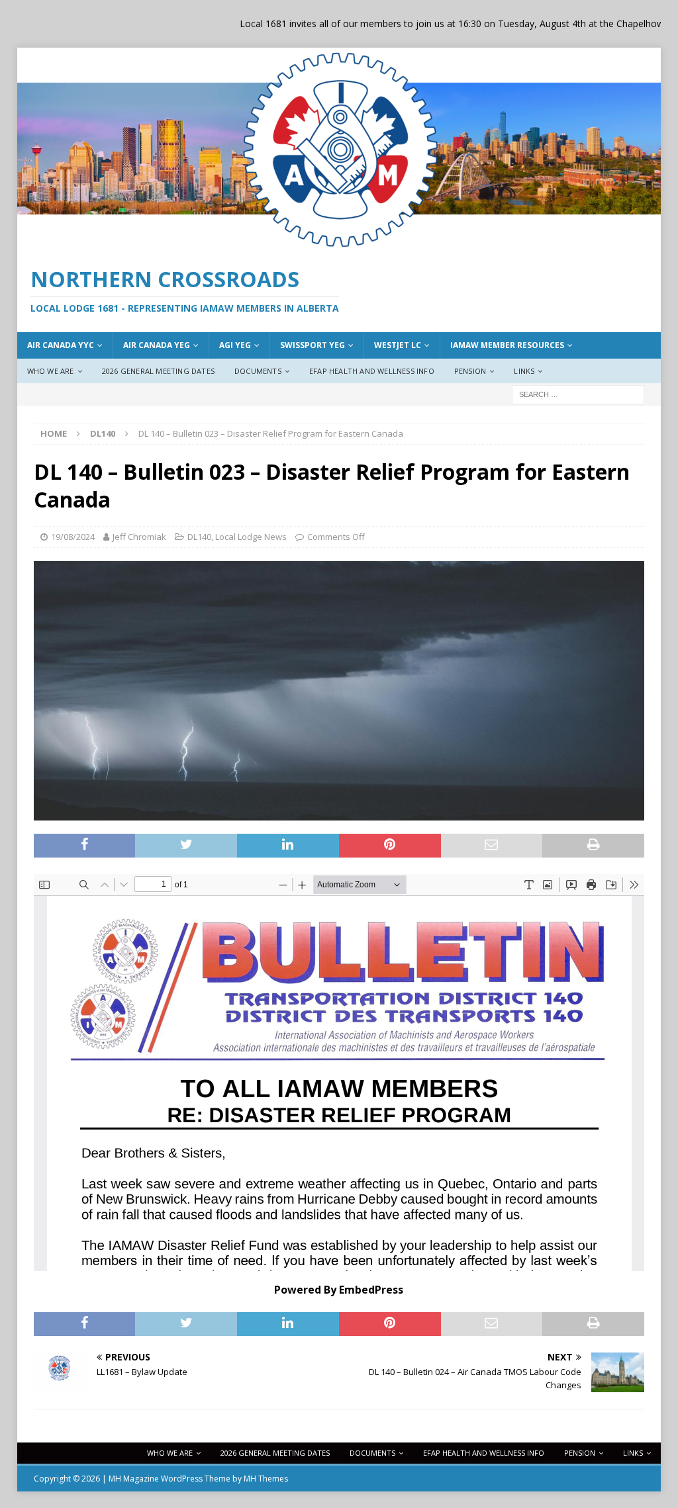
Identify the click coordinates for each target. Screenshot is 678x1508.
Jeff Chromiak (139, 537)
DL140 (199, 537)
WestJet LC (397, 345)
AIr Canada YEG (156, 345)
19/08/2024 (73, 537)
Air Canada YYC (60, 345)
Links (524, 371)
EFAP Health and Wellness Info (371, 371)
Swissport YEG (312, 345)
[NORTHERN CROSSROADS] (339, 244)
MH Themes (266, 1478)
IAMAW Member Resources (507, 345)
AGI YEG (235, 345)
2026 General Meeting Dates (158, 371)
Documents (257, 371)
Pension (470, 371)
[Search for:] (578, 393)
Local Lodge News (251, 537)
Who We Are (50, 371)
